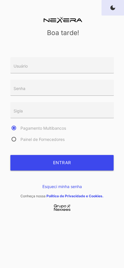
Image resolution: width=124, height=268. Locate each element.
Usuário (21, 66)
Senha (19, 88)
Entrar (62, 162)
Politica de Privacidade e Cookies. (75, 196)
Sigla (18, 110)
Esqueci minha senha (62, 186)
